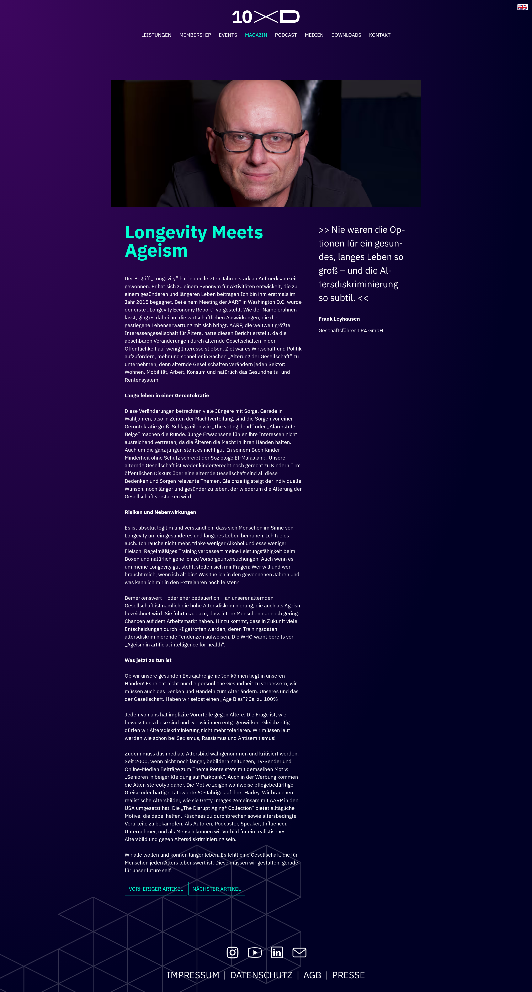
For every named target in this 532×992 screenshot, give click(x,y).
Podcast (286, 35)
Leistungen (156, 35)
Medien (314, 35)
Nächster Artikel (216, 888)
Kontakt (380, 35)
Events (228, 35)
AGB (312, 975)
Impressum (193, 975)
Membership (195, 35)
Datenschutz (261, 975)
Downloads (346, 35)
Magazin (256, 35)
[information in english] (522, 7)
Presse (348, 975)
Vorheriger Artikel (156, 888)
